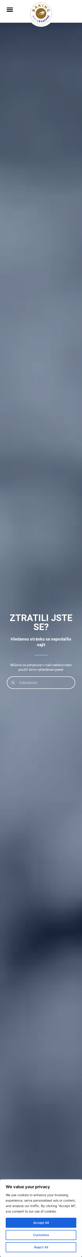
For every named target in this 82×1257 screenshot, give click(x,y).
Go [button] (69, 18)
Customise (41, 1235)
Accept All (41, 1223)
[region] (41, 1218)
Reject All (41, 1247)
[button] (10, 10)
